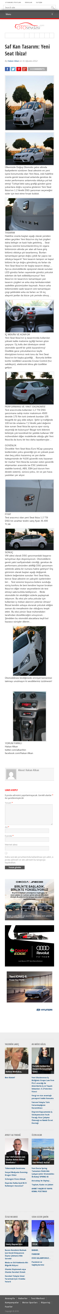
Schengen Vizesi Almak (15, 1179)
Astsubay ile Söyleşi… (41, 1181)
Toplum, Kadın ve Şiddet (42, 1184)
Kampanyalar (12, 1302)
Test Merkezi (38, 1298)
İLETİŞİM (39, 2)
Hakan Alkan (13, 61)
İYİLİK (34, 1244)
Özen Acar (37, 1134)
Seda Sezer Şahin (40, 1216)
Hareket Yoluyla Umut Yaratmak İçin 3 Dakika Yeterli (15, 1279)
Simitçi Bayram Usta (14, 1244)
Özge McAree (11, 1216)
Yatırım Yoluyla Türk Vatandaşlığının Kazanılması (40, 1105)
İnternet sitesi (11, 844)
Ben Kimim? (10, 1077)
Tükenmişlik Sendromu (15, 1168)
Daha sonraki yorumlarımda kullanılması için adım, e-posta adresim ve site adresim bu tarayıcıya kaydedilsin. (29, 860)
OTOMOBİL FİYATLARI (13, 2)
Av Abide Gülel (39, 1044)
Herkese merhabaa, (14, 1071)
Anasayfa (10, 1298)
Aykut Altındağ (13, 1134)
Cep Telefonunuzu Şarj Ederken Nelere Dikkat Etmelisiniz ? (15, 1159)
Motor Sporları (30, 1302)
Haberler (23, 1298)
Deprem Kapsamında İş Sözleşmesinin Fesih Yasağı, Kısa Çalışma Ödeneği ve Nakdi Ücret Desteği (42, 1117)
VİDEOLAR (28, 2)
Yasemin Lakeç (12, 1044)
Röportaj (45, 1302)
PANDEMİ (35, 1254)
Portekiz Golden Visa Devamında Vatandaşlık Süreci (42, 1069)
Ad (7, 827)
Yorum (9, 802)
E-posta (9, 835)
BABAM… (35, 1250)
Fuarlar (9, 1306)
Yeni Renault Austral (40, 1162)
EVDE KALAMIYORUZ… (41, 1258)
